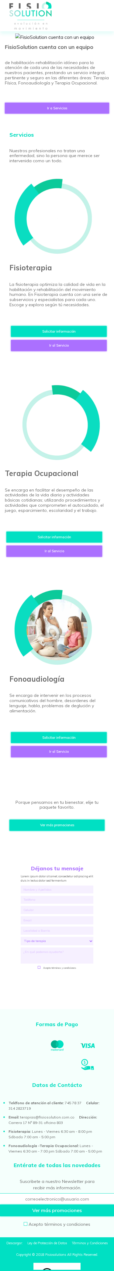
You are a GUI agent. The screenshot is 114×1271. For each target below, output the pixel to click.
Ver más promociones (57, 825)
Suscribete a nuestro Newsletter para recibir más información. (57, 1184)
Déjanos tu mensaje (57, 868)
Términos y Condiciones (90, 1243)
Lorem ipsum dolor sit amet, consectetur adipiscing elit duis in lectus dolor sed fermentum (57, 878)
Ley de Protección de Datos (47, 1243)
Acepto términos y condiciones (59, 967)
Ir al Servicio (59, 345)
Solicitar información (59, 331)
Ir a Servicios (57, 108)
